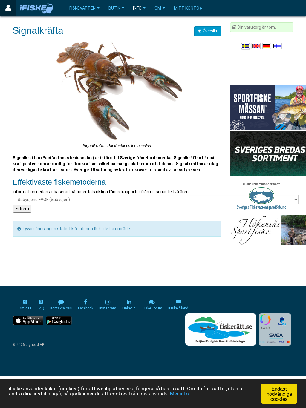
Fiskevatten (82, 8)
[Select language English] (256, 46)
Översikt (209, 31)
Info (137, 8)
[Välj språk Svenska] (246, 46)
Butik (114, 8)
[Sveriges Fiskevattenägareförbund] (261, 195)
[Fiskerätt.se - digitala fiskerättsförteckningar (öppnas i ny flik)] (220, 329)
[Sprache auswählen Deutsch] (267, 46)
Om (157, 8)
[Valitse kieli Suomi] (277, 46)
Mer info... (181, 394)
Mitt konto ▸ (188, 8)
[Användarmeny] (8, 8)
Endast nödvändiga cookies (279, 393)
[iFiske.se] (36, 8)
